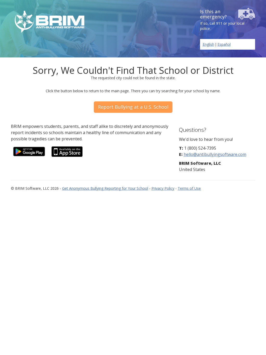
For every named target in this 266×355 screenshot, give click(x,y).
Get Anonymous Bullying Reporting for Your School (105, 188)
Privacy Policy (162, 188)
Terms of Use (189, 188)
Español (224, 44)
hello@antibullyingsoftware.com (215, 154)
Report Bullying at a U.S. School (133, 107)
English (208, 44)
